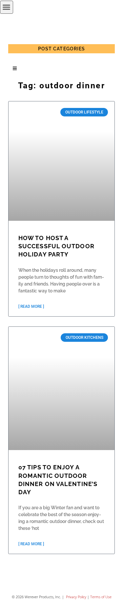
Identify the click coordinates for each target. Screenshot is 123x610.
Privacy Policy (75, 596)
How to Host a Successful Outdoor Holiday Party (56, 246)
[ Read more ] (31, 306)
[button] (6, 7)
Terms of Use (101, 596)
